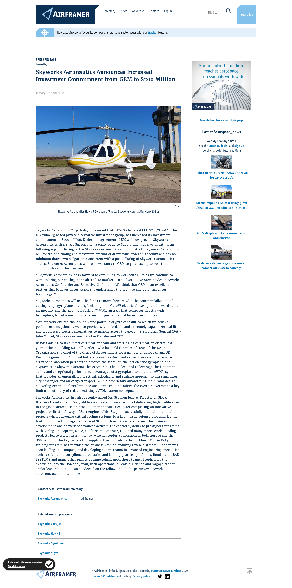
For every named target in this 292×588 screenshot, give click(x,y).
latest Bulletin (218, 146)
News (124, 11)
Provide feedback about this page (222, 120)
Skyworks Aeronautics (52, 498)
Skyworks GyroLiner (51, 543)
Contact (154, 11)
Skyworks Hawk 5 (49, 533)
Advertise (138, 11)
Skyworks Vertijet (49, 524)
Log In (168, 11)
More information (16, 566)
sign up (239, 146)
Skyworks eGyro (48, 553)
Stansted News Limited (166, 571)
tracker (153, 32)
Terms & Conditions (105, 576)
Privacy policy (141, 576)
